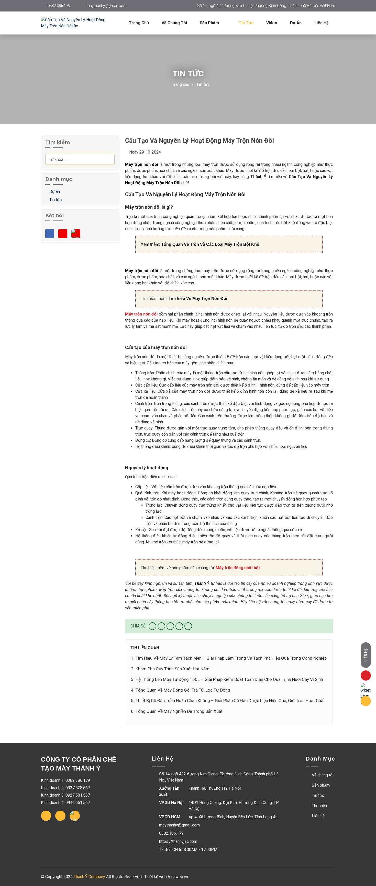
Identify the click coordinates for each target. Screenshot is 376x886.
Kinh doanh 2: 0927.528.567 (65, 787)
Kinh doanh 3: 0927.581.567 (65, 795)
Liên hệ (321, 22)
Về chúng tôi (174, 22)
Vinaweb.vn (178, 876)
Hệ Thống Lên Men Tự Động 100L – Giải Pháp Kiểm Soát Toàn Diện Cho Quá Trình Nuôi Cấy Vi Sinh (229, 679)
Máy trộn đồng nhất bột (238, 567)
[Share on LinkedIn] (188, 626)
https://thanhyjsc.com (178, 841)
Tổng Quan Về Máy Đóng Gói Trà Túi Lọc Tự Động (183, 690)
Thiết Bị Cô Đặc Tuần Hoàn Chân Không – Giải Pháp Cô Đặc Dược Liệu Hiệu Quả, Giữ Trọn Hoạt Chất (230, 700)
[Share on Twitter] (161, 626)
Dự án (296, 22)
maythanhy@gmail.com (106, 5)
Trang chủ (139, 22)
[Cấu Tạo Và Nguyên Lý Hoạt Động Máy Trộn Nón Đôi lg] (79, 22)
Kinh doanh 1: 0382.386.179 (65, 780)
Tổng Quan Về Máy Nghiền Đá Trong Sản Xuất (179, 711)
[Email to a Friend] (170, 626)
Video (271, 22)
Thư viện (319, 805)
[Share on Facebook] (152, 626)
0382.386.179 (59, 5)
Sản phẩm (320, 785)
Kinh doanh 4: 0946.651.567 (65, 802)
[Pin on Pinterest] (179, 626)
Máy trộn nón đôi (141, 314)
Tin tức (246, 22)
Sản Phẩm (210, 22)
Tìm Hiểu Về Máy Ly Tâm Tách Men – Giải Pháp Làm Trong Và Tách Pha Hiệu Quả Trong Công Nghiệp (231, 658)
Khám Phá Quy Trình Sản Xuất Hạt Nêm (172, 668)
